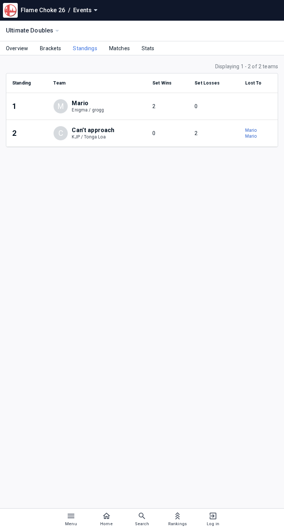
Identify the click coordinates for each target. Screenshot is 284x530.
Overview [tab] (17, 48)
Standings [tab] (85, 48)
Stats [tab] (148, 48)
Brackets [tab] (50, 48)
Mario (251, 130)
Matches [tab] (119, 48)
